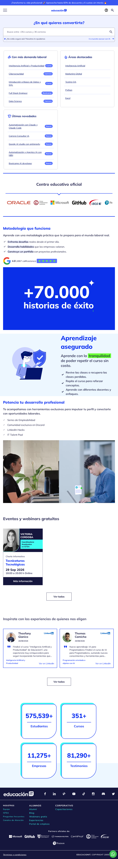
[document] (30, 650)
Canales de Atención (13, 820)
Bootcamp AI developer (20, 163)
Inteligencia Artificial (75, 65)
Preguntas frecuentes (13, 816)
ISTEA (6, 813)
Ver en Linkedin (46, 663)
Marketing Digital (73, 73)
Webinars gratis (38, 816)
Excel (67, 98)
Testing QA (70, 82)
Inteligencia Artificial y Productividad (26, 65)
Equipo (6, 809)
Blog (31, 813)
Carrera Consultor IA (19, 136)
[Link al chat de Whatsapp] (113, 854)
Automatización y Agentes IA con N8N (25, 154)
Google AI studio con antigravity (24, 144)
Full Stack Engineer (18, 93)
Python (68, 90)
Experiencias (36, 820)
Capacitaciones (64, 809)
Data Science (15, 101)
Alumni (33, 809)
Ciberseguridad (16, 73)
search (111, 32)
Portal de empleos (39, 824)
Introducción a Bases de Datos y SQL (25, 83)
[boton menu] (5, 10)
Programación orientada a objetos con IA (74, 661)
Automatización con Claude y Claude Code (23, 126)
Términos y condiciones (14, 854)
